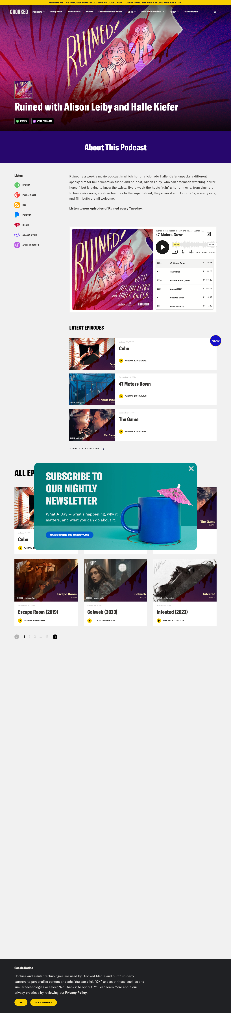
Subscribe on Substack (69, 535)
